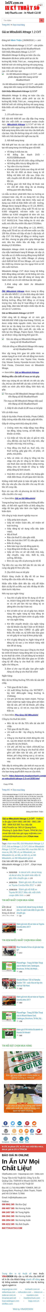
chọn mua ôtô (13, 843)
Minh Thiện (16, 40)
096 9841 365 (8, 1204)
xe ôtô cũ (25, 855)
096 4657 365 (8, 1208)
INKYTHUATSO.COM (12, 1228)
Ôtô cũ (16, 852)
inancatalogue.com (10, 1301)
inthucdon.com (24, 1292)
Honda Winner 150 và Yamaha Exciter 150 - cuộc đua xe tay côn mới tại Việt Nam (29, 982)
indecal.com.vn (9, 1295)
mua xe (5, 852)
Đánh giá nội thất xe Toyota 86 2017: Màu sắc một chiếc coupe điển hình (25, 892)
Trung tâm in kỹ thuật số (16, 1273)
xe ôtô (17, 855)
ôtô (11, 852)
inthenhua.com (8, 1292)
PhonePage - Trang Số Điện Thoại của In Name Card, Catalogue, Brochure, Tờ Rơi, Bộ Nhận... (30, 965)
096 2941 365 (8, 1216)
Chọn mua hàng (19, 24)
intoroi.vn (38, 1292)
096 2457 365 (8, 1212)
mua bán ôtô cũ (36, 849)
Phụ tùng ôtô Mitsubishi (26, 715)
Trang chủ (6, 24)
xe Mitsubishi (26, 852)
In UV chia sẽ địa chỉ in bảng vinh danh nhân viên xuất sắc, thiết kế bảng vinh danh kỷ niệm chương (23, 1108)
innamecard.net (9, 1298)
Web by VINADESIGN (23, 1309)
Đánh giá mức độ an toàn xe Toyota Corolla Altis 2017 (30, 925)
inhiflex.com (7, 1304)
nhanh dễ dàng (33, 1279)
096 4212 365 (8, 1224)
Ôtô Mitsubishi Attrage (13, 291)
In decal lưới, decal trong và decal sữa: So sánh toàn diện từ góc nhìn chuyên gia (25, 875)
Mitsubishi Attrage (16, 124)
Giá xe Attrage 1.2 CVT (17, 846)
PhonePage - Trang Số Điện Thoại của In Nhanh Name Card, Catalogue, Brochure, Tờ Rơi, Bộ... (30, 1015)
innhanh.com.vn (32, 1289)
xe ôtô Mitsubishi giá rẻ (22, 858)
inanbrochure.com (32, 1298)
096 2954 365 (8, 1220)
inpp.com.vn (33, 1301)
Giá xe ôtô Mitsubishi (25, 498)
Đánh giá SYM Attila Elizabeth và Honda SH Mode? (29, 1031)
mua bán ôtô (22, 849)
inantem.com (32, 1295)
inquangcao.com (9, 1289)
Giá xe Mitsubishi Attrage (27, 372)
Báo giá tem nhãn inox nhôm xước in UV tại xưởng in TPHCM (23, 1076)
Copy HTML (8, 784)
